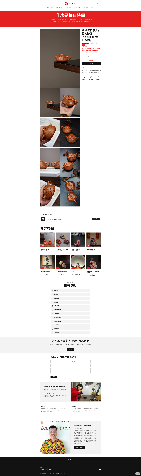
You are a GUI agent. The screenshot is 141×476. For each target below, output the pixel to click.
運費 (86, 46)
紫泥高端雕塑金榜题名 (91, 249)
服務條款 (61, 473)
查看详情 (70, 349)
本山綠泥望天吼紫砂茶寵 (62, 271)
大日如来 (74, 271)
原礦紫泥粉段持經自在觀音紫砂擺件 (93, 272)
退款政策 (54, 473)
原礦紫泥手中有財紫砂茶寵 (62, 249)
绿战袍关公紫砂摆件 (45, 271)
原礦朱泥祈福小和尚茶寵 (46, 249)
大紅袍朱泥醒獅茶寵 (76, 249)
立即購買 (91, 63)
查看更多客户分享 (79, 447)
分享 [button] (83, 67)
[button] (41, 3)
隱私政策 (57, 473)
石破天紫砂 (44, 473)
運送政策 (65, 473)
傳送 (54, 376)
